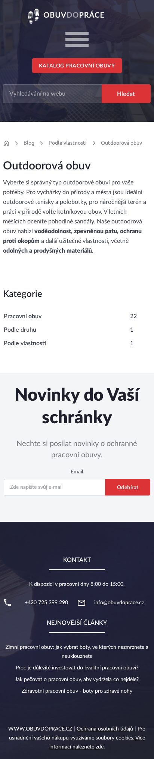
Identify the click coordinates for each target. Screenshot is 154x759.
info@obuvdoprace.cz (119, 602)
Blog (29, 143)
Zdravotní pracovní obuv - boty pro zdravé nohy (77, 691)
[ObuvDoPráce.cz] (77, 15)
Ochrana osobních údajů (105, 729)
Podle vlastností (68, 143)
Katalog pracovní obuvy (77, 66)
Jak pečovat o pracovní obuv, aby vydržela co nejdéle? (77, 679)
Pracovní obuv (22, 316)
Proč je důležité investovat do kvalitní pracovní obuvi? (77, 668)
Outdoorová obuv (121, 143)
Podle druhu (20, 330)
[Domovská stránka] (6, 143)
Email (77, 472)
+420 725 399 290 (46, 602)
